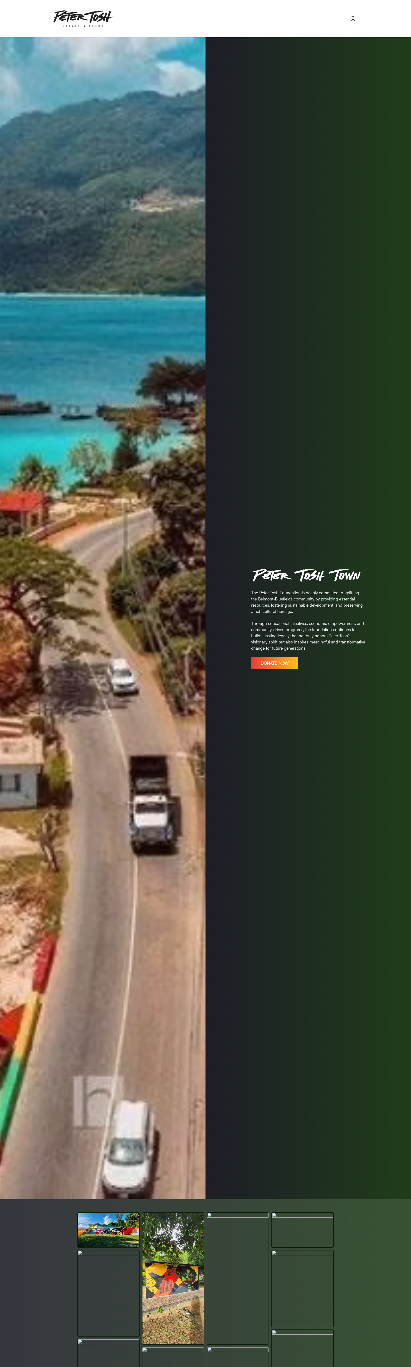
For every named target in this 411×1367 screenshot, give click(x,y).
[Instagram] (353, 18)
